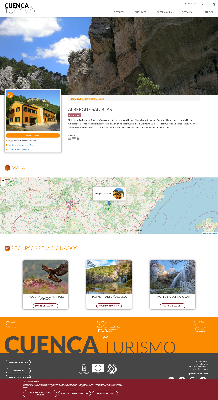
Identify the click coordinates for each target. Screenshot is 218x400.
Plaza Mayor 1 (203, 361)
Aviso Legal (18, 371)
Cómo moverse (199, 331)
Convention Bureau (18, 362)
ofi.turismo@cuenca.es (200, 366)
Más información (44, 306)
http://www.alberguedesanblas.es (21, 145)
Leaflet (204, 233)
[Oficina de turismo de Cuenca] (214, 3)
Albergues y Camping (104, 331)
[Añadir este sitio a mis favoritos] (11, 94)
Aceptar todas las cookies (74, 394)
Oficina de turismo (201, 369)
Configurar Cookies (104, 394)
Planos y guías (199, 329)
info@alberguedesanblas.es (19, 149)
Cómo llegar (33, 135)
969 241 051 (203, 364)
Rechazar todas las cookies (40, 393)
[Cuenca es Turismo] (20, 13)
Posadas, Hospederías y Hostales (109, 327)
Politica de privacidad (18, 377)
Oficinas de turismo (201, 327)
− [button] (3, 183)
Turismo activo (11, 327)
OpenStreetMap (213, 233)
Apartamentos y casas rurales (107, 329)
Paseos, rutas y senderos (15, 325)
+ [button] (3, 180)
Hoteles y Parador (103, 325)
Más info (25, 387)
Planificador (198, 325)
